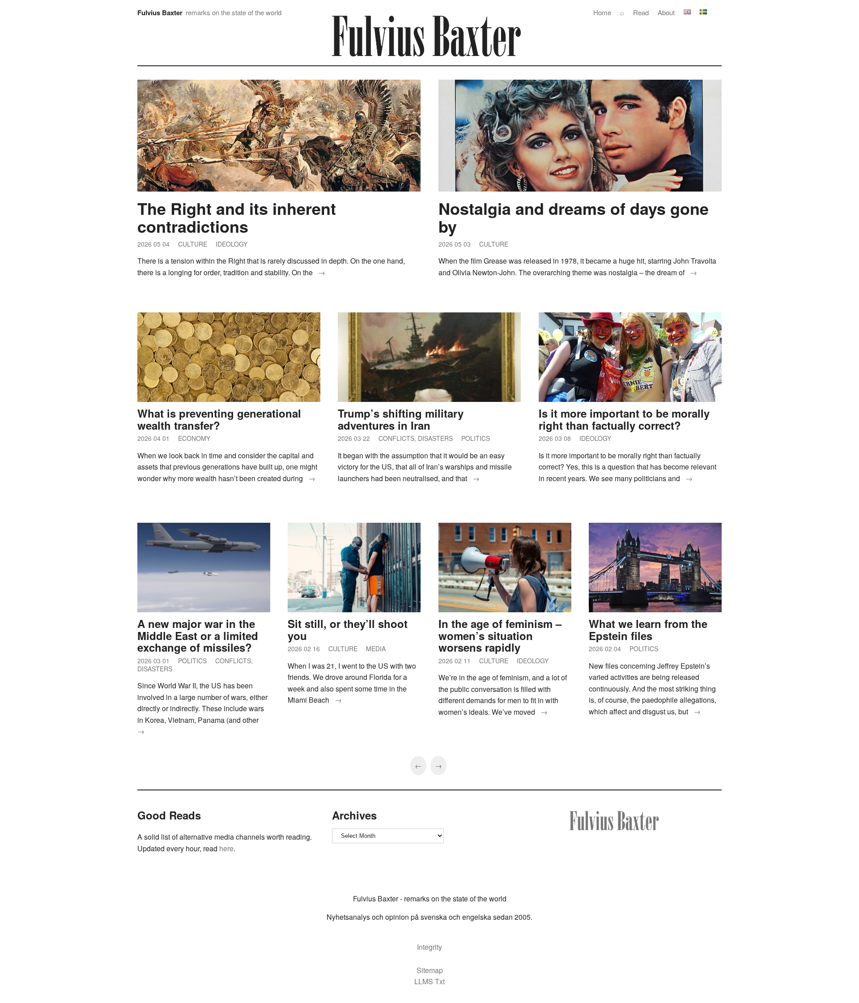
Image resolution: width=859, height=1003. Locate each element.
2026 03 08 (555, 438)
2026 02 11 (454, 660)
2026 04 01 (153, 438)
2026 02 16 (304, 648)
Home (602, 12)
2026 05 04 (153, 243)
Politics (475, 438)
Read (641, 12)
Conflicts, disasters (415, 438)
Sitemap (430, 970)
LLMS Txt (429, 981)
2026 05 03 (454, 243)
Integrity (429, 947)
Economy (194, 438)
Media (376, 648)
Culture (192, 243)
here (225, 848)
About (666, 12)
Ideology (231, 243)
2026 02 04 (605, 648)
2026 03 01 (153, 660)
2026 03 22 (354, 438)
